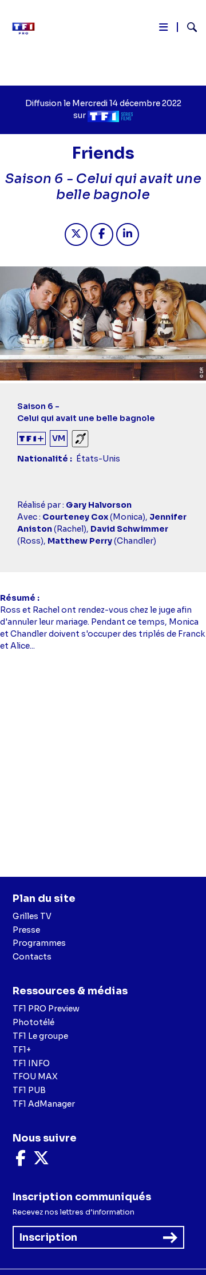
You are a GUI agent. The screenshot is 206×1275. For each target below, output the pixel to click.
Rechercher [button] (187, 27)
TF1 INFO (31, 1063)
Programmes (39, 943)
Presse (26, 930)
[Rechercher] (187, 28)
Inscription (48, 1237)
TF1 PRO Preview (46, 1008)
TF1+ (22, 1050)
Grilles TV (32, 916)
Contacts (32, 957)
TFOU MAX (35, 1076)
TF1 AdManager (44, 1104)
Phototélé (33, 1022)
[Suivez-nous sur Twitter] (41, 1161)
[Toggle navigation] (163, 29)
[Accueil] (27, 28)
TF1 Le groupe (40, 1036)
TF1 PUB (29, 1090)
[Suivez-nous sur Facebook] (20, 1161)
